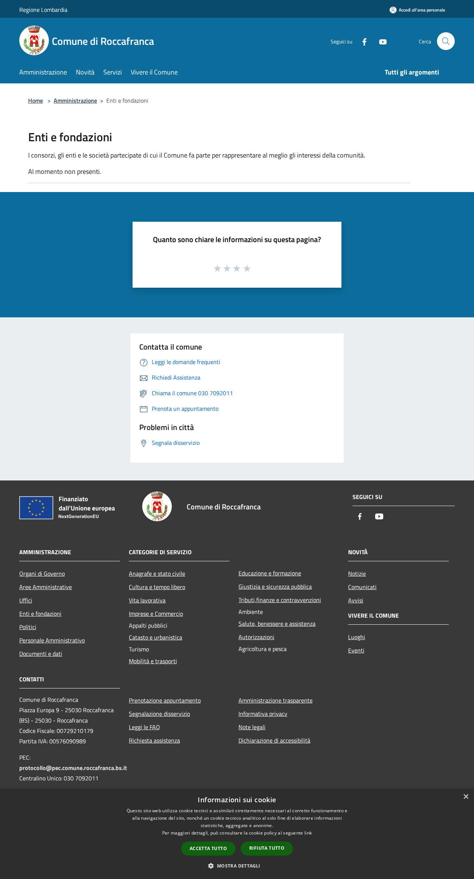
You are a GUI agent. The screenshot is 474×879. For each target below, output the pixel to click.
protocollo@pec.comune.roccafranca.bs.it (73, 767)
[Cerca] (446, 41)
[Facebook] (361, 41)
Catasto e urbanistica (155, 637)
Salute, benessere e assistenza (277, 623)
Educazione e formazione (269, 573)
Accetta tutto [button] (208, 848)
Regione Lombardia (43, 9)
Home (35, 100)
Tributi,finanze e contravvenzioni (279, 599)
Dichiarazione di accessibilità (274, 740)
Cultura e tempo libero (157, 586)
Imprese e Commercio (156, 613)
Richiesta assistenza (154, 740)
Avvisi (355, 600)
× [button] (465, 797)
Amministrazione (75, 100)
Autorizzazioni (256, 636)
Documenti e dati (40, 653)
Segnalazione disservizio (159, 713)
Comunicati (362, 586)
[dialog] (237, 834)
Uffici (25, 600)
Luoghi (356, 636)
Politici (27, 626)
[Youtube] (380, 41)
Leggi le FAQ (144, 727)
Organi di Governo (42, 573)
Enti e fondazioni (40, 613)
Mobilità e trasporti (153, 661)
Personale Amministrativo (52, 640)
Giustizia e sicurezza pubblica (275, 586)
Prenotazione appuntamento (165, 700)
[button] (237, 865)
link (308, 833)
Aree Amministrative (45, 586)
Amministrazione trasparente (275, 700)
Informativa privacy (262, 713)
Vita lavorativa (147, 600)
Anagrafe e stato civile (157, 573)
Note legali (252, 727)
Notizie (357, 573)
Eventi (356, 650)
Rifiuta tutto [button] (266, 848)
